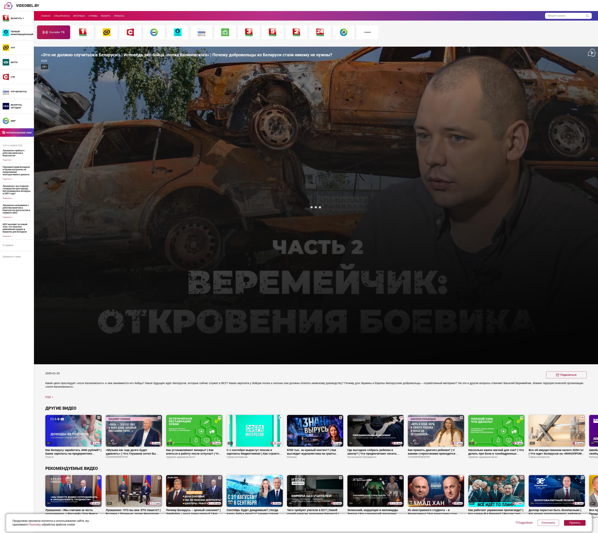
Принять (574, 522)
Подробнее (8, 160)
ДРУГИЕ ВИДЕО (60, 408)
